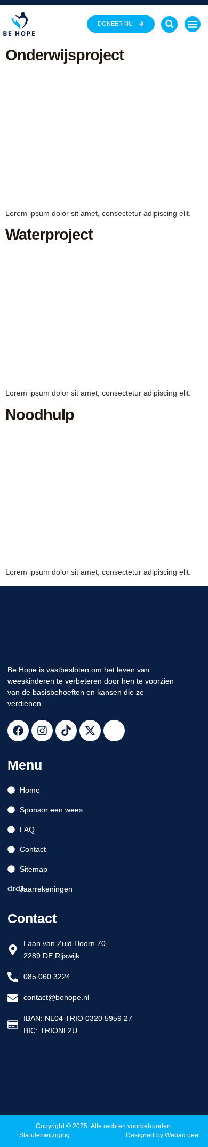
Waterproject (49, 234)
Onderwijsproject (64, 55)
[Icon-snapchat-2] (114, 730)
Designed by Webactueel (163, 1135)
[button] (169, 24)
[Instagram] (42, 730)
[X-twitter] (90, 730)
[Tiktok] (66, 730)
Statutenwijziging (44, 1135)
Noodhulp (39, 414)
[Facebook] (18, 730)
